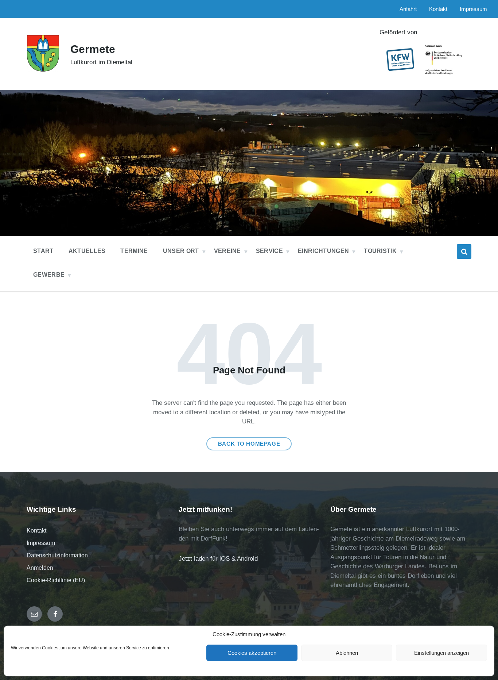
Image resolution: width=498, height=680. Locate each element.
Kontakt (36, 530)
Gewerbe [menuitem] (49, 275)
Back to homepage (249, 444)
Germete (92, 49)
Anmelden (40, 568)
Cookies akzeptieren (251, 653)
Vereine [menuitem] (227, 251)
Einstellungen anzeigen (441, 653)
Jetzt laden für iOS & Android (218, 558)
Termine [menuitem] (134, 251)
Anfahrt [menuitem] (408, 9)
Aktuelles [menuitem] (87, 251)
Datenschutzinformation (57, 555)
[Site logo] (43, 69)
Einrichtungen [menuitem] (323, 251)
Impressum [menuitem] (473, 9)
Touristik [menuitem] (380, 251)
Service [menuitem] (269, 251)
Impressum (41, 543)
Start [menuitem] (43, 251)
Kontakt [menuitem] (438, 9)
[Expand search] (464, 251)
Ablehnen (347, 653)
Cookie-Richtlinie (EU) (56, 580)
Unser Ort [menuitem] (181, 251)
